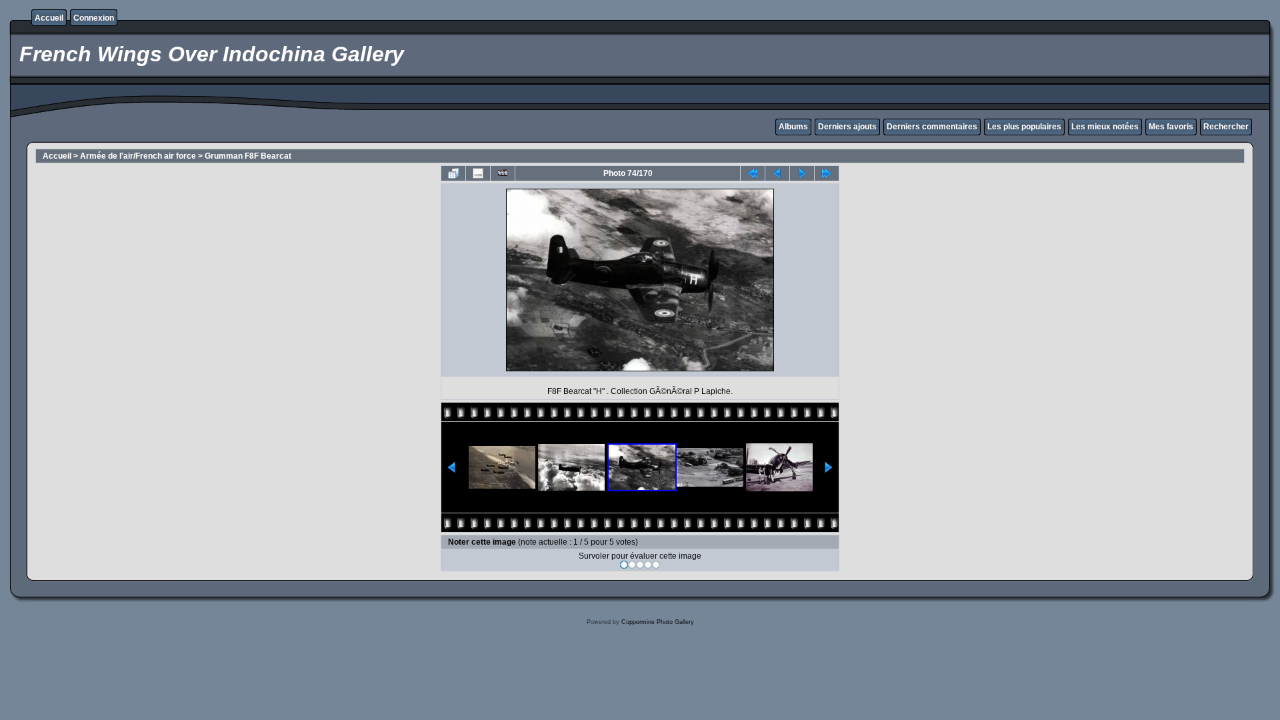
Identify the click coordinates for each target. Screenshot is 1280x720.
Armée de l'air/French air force (138, 156)
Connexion (93, 18)
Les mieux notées (1105, 126)
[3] (640, 565)
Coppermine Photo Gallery (657, 622)
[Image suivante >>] (802, 173)
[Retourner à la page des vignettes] (453, 173)
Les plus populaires (1024, 126)
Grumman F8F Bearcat (248, 156)
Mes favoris (1171, 126)
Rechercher (1226, 126)
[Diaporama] (503, 173)
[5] (656, 565)
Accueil (49, 18)
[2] (632, 565)
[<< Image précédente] (777, 173)
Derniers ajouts (847, 126)
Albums (793, 126)
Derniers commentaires (932, 126)
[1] (624, 565)
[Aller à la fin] (827, 173)
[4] (648, 565)
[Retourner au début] (753, 173)
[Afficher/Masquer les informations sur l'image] (478, 173)
